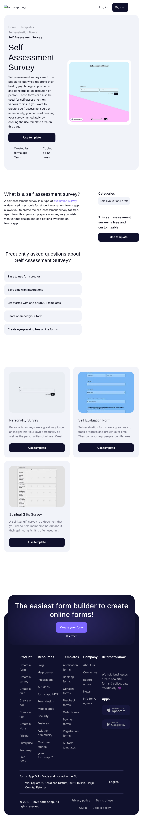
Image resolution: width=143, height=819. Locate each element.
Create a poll (25, 703)
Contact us (90, 672)
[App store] (116, 711)
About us (89, 665)
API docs (44, 687)
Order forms (71, 712)
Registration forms (70, 733)
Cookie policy (101, 807)
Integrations (45, 679)
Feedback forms (69, 703)
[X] (120, 666)
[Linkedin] (104, 666)
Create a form (25, 667)
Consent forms (68, 691)
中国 (111, 772)
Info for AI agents (89, 701)
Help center (45, 672)
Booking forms (68, 679)
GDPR (83, 807)
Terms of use (104, 800)
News (87, 691)
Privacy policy (81, 800)
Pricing (24, 735)
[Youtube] (127, 666)
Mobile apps (46, 708)
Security (43, 716)
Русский (114, 765)
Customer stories (44, 744)
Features (43, 723)
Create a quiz (25, 691)
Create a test (25, 714)
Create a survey (25, 679)
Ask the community (45, 733)
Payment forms (68, 722)
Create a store (25, 726)
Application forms (70, 667)
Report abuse (87, 682)
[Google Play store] (116, 725)
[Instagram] (112, 666)
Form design (46, 701)
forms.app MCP (48, 694)
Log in (103, 7)
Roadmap (26, 750)
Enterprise (26, 743)
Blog (41, 665)
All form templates (69, 745)
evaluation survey (65, 201)
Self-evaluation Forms (114, 201)
